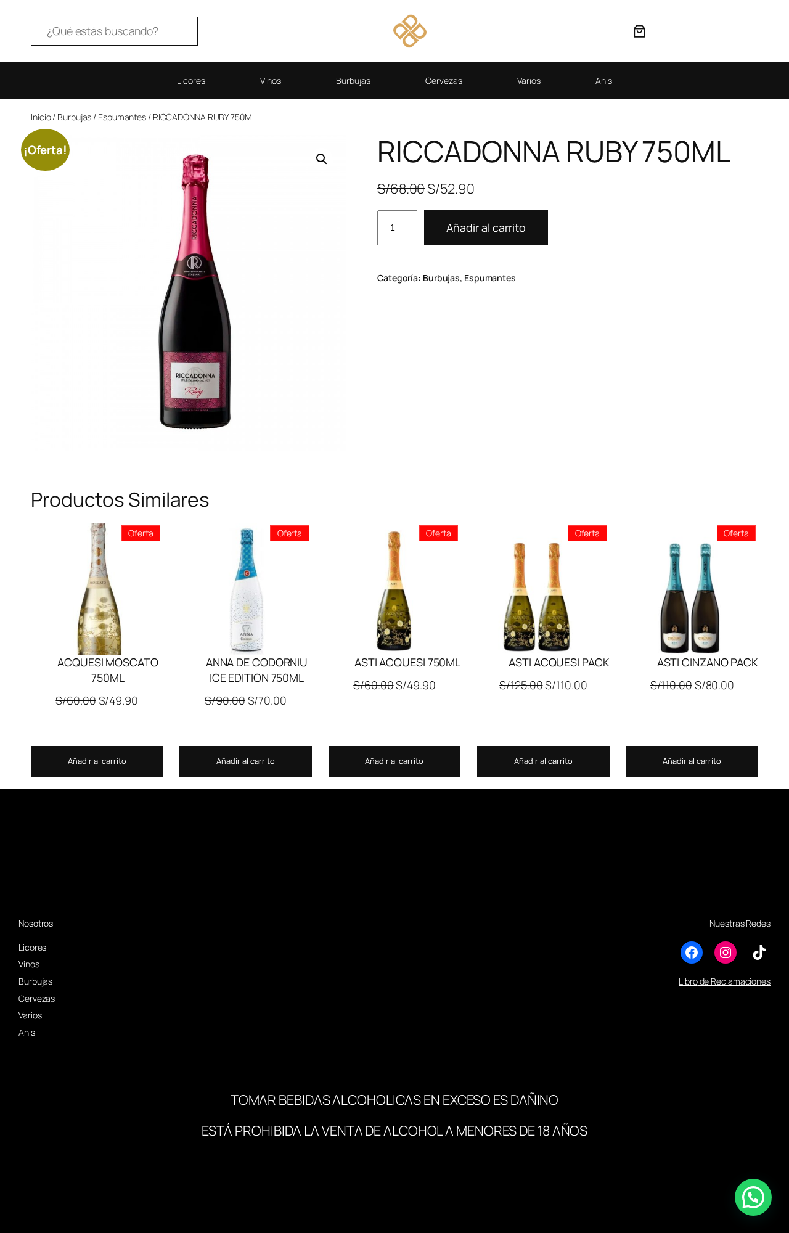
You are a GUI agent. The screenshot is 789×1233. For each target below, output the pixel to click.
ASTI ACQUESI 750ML (407, 662)
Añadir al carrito (486, 227)
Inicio (41, 117)
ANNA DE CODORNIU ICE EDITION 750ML (257, 670)
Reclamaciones (741, 981)
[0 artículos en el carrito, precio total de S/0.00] (639, 30)
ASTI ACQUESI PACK (559, 662)
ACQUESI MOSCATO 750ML (107, 670)
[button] (322, 159)
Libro (688, 981)
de (704, 981)
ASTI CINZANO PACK (707, 662)
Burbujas (74, 117)
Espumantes (122, 117)
